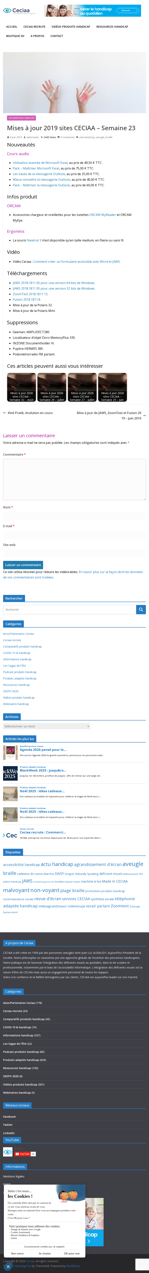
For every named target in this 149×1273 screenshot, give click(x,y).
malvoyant (16, 890)
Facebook (9, 1116)
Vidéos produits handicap (71, 26)
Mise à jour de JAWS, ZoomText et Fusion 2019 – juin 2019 (109, 416)
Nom (8, 507)
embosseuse (130, 874)
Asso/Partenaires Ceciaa (18, 634)
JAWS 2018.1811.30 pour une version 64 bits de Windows (53, 283)
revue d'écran (47, 898)
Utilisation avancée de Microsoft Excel (40, 163)
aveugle (100, 137)
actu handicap (87, 137)
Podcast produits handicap (19, 672)
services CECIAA (76, 898)
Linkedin (9, 1133)
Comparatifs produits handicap (22, 646)
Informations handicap (21, 118)
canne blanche (44, 874)
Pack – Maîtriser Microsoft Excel (36, 168)
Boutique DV (15, 36)
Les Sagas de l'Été (14, 665)
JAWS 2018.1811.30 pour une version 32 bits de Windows (53, 288)
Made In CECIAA (115, 881)
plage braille (72, 890)
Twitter (8, 1125)
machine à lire (91, 881)
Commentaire (14, 454)
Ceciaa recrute (34, 26)
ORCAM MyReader (102, 215)
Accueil (11, 26)
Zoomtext (120, 906)
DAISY (59, 873)
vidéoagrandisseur (52, 906)
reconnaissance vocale (18, 899)
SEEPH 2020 (10, 691)
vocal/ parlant (98, 905)
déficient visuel (110, 874)
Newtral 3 (34, 240)
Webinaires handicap (16, 704)
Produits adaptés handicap (19, 678)
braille (109, 137)
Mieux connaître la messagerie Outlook (41, 179)
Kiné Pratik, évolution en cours (30, 413)
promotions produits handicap (105, 891)
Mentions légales (13, 1176)
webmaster (33, 137)
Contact (56, 36)
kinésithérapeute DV (43, 881)
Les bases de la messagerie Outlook (39, 174)
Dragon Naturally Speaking (82, 874)
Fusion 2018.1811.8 (26, 299)
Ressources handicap (112, 26)
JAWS (27, 881)
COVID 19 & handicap (16, 653)
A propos (37, 36)
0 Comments (67, 137)
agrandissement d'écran (98, 864)
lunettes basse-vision (67, 881)
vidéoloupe (76, 906)
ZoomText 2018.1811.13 (30, 294)
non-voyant (45, 890)
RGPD (7, 1184)
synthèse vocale (102, 899)
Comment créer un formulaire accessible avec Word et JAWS (76, 261)
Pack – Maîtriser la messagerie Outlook (41, 185)
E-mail (9, 526)
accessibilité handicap (21, 864)
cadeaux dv (25, 873)
